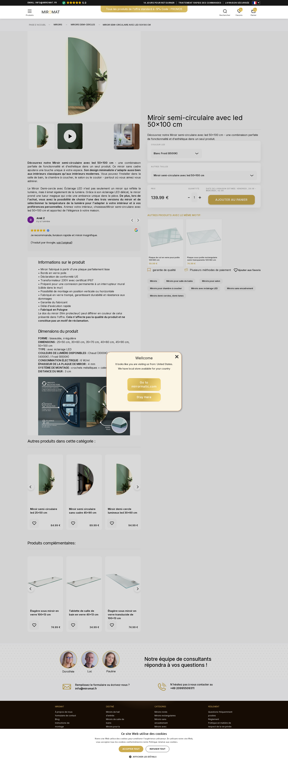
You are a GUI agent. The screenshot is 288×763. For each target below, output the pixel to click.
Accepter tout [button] (131, 748)
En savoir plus (185, 741)
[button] (144, 757)
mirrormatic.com (144, 384)
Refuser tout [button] (157, 748)
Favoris (239, 15)
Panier (253, 15)
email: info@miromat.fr (42, 2)
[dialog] (144, 746)
